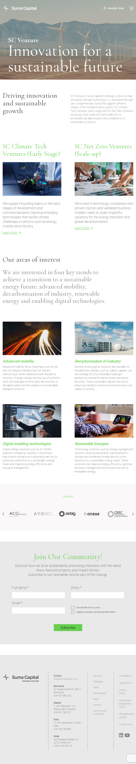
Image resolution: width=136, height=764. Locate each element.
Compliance (125, 675)
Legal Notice (125, 682)
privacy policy (94, 607)
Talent (96, 687)
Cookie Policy (126, 724)
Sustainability (99, 693)
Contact (97, 704)
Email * (17, 603)
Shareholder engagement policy (125, 703)
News (96, 699)
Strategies (98, 681)
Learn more (10, 232)
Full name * (20, 588)
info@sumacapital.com (66, 678)
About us (97, 675)
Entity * (76, 588)
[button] (133, 514)
